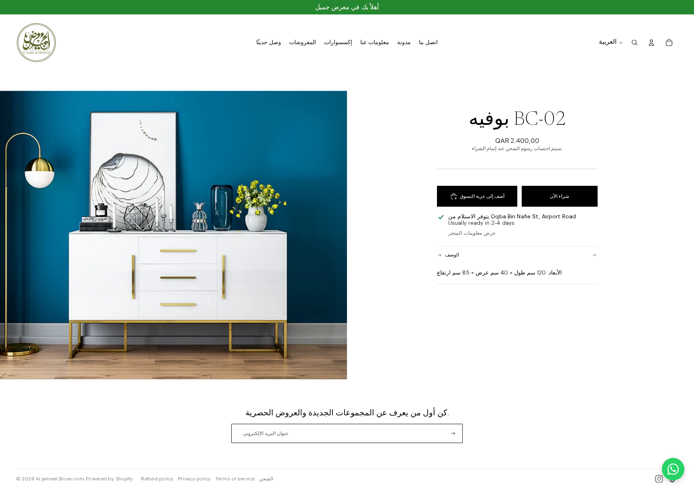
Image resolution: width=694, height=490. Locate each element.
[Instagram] (659, 479)
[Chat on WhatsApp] (673, 469)
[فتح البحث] (634, 42)
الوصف (452, 255)
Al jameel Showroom (60, 479)
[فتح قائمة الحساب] (651, 42)
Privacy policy (194, 479)
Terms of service (235, 479)
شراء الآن (559, 196)
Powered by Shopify (109, 479)
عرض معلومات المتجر (472, 233)
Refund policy (157, 479)
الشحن (266, 479)
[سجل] (453, 433)
